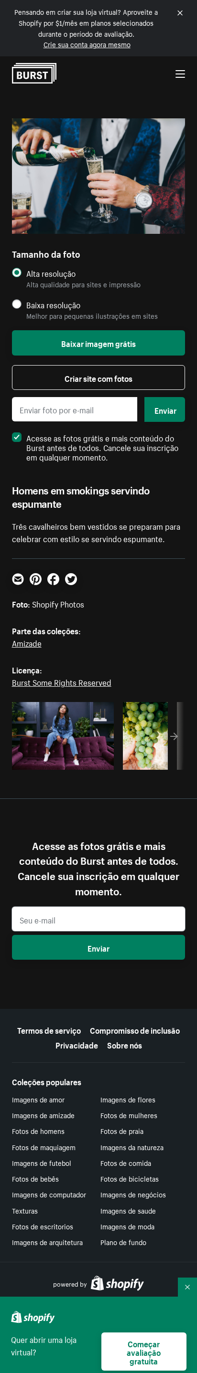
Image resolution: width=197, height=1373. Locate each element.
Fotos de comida (125, 1162)
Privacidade (76, 1044)
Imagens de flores (127, 1099)
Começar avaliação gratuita (144, 1351)
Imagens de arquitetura (47, 1242)
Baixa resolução (53, 304)
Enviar (165, 409)
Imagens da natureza (132, 1147)
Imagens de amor (38, 1099)
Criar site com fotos (98, 377)
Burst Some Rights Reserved (61, 681)
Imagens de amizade (43, 1115)
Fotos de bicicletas (129, 1178)
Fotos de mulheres (128, 1115)
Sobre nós (124, 1044)
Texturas (25, 1210)
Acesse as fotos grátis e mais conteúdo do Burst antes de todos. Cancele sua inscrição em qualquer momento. (102, 446)
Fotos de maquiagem (44, 1147)
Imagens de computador (49, 1194)
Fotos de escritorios (42, 1226)
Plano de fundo (123, 1242)
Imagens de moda (127, 1226)
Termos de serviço (49, 1029)
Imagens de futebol (41, 1162)
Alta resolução (51, 273)
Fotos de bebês (35, 1178)
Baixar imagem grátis (98, 342)
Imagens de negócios (133, 1194)
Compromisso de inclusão (135, 1029)
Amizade (27, 642)
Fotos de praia (121, 1130)
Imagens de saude (128, 1210)
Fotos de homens (38, 1130)
